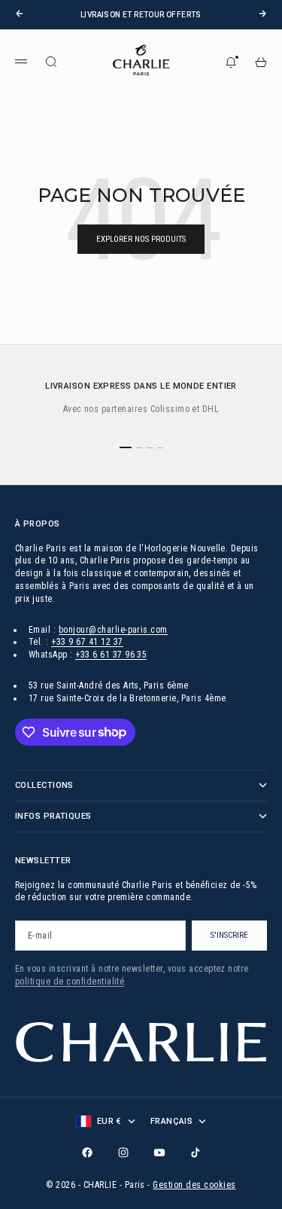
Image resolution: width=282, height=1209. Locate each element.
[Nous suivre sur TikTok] (196, 1152)
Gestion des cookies (194, 1185)
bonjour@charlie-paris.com (113, 629)
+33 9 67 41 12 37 (87, 642)
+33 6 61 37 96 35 (111, 654)
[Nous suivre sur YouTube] (159, 1152)
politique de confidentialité (69, 981)
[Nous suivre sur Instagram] (123, 1152)
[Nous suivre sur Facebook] (87, 1152)
